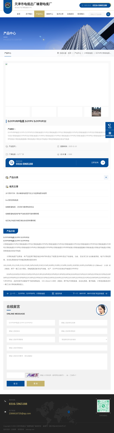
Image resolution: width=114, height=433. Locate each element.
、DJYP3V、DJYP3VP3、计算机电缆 (31, 293)
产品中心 (39, 14)
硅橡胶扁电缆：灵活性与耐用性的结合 (20, 207)
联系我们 (81, 14)
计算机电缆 (88, 53)
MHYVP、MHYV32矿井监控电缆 (92, 293)
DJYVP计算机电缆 (103, 53)
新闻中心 (49, 14)
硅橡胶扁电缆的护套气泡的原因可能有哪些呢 (22, 214)
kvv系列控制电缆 (12, 200)
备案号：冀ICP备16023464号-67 (54, 426)
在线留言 (70, 14)
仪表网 (13, 429)
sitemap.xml (30, 429)
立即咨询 (94, 162)
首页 (18, 14)
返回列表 (58, 293)
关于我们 (29, 14)
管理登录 (21, 429)
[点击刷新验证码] (32, 375)
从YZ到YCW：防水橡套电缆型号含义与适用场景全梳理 (26, 193)
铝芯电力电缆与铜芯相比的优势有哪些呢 (21, 220)
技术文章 (60, 14)
